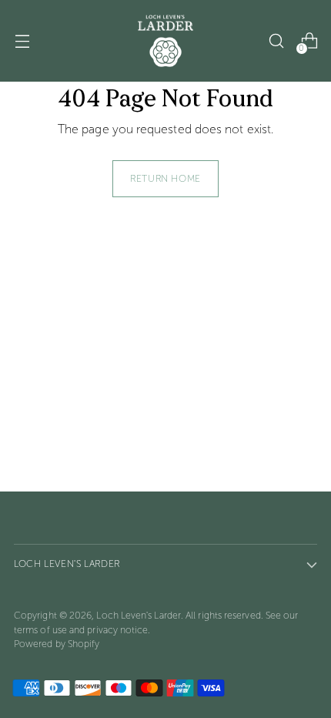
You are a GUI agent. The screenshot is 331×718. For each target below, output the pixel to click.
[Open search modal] (276, 41)
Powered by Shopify (56, 643)
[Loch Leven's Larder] (165, 40)
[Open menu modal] (22, 41)
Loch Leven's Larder (138, 615)
